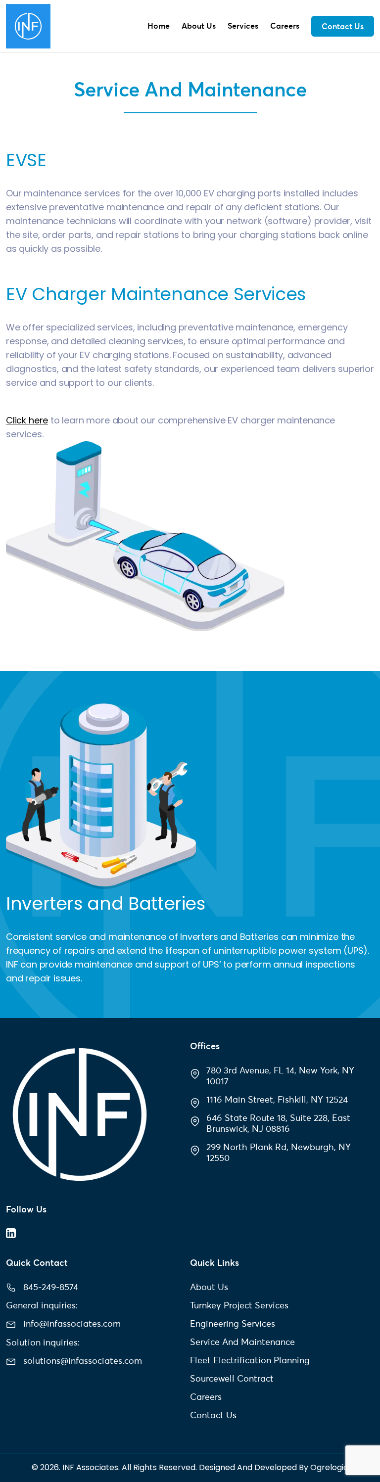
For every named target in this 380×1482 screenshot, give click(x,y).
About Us (199, 26)
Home (158, 26)
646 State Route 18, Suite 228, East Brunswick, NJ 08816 (278, 1123)
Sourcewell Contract (232, 1378)
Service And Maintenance (242, 1341)
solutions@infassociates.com (82, 1360)
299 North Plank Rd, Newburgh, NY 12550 (278, 1152)
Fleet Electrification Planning (250, 1360)
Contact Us (343, 26)
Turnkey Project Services (239, 1305)
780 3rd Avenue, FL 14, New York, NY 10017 (280, 1076)
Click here (27, 420)
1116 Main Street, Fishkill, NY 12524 (277, 1099)
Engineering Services (232, 1323)
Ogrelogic (329, 1467)
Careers (284, 26)
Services (243, 26)
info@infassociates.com (72, 1323)
